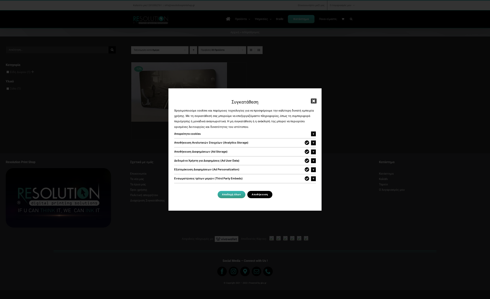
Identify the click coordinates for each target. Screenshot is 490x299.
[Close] (314, 101)
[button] (245, 134)
